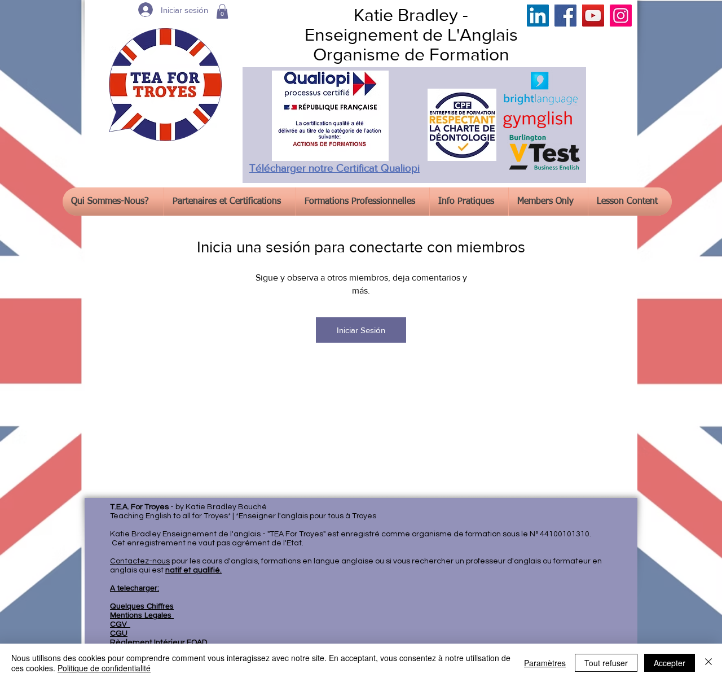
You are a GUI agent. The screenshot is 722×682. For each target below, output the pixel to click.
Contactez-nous (140, 561)
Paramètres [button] (545, 662)
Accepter (669, 662)
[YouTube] (593, 16)
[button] (222, 11)
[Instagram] (621, 16)
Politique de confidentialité (104, 668)
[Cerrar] (708, 663)
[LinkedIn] (538, 16)
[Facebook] (565, 16)
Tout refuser (606, 662)
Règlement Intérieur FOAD (158, 642)
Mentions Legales (142, 614)
